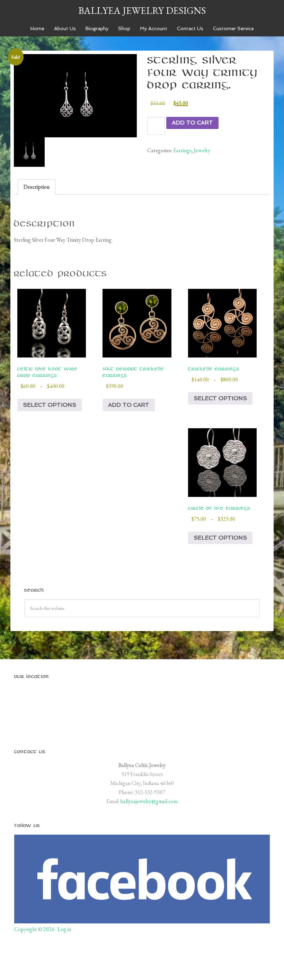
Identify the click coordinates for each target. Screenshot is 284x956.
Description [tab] (37, 186)
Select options (49, 405)
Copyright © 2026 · (35, 929)
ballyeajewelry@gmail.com (149, 801)
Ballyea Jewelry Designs (142, 10)
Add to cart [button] (128, 405)
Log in (64, 929)
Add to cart (192, 122)
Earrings (182, 150)
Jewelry (202, 150)
